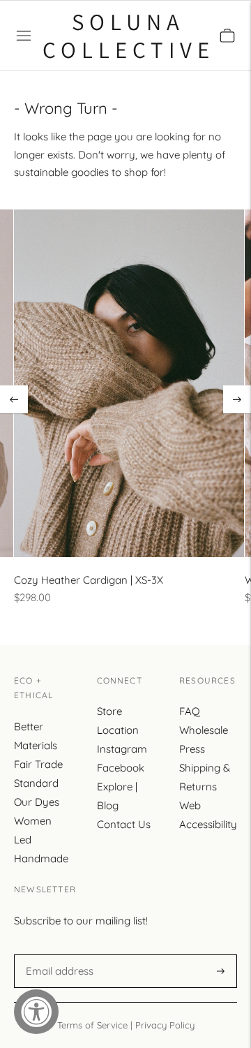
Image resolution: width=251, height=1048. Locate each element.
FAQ (189, 711)
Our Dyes (36, 802)
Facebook (120, 767)
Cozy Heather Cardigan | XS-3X (88, 579)
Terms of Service (92, 1025)
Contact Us (124, 824)
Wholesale (203, 730)
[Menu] (23, 35)
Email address (57, 954)
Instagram (122, 748)
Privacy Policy (165, 1025)
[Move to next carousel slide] (237, 399)
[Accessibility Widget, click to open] (36, 1011)
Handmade (41, 858)
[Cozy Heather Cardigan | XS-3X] (129, 383)
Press (192, 748)
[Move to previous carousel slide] (14, 399)
